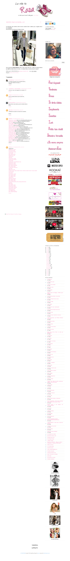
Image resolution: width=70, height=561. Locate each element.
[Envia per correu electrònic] (31, 71)
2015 (48, 269)
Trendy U (10, 97)
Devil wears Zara (50, 329)
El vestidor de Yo (50, 357)
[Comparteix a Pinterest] (35, 71)
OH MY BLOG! (50, 447)
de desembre (48, 268)
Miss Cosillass (49, 373)
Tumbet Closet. (50, 323)
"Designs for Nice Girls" (51, 426)
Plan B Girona (50, 428)
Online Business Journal (47, 553)
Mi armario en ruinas (51, 457)
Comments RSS (19, 1)
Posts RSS (14, 1)
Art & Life (49, 408)
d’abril (47, 257)
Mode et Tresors (50, 444)
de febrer (48, 255)
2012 (48, 249)
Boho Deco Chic (50, 287)
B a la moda (49, 349)
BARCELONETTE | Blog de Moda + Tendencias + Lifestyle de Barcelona (55, 442)
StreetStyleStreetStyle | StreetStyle (53, 296)
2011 (48, 248)
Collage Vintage (50, 440)
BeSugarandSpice (12, 102)
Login (24, 1)
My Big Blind (49, 413)
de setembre (48, 264)
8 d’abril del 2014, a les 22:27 (21, 102)
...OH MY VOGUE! (51, 392)
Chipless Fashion (50, 410)
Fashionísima (49, 289)
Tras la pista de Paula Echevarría (53, 309)
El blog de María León (51, 452)
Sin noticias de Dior (51, 321)
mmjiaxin (10, 118)
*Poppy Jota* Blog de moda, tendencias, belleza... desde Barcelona (55, 382)
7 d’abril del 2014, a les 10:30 (26, 88)
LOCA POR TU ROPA (51, 370)
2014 (48, 252)
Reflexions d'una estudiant (52, 431)
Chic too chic (49, 365)
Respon (10, 85)
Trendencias (49, 279)
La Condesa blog (50, 446)
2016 (48, 271)
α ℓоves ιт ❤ (49, 395)
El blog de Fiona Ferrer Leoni (52, 298)
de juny (47, 260)
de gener (48, 253)
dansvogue (49, 455)
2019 (48, 275)
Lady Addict (49, 304)
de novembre (48, 267)
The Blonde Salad (50, 438)
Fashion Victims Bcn (51, 375)
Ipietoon (39, 553)
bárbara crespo (50, 378)
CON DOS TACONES (51, 326)
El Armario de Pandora (51, 351)
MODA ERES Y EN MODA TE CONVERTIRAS (55, 405)
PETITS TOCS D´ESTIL (14, 72)
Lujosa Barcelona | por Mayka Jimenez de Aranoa (55, 318)
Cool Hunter (49, 335)
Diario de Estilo (50, 301)
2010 (48, 247)
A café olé (49, 387)
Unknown (10, 147)
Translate (53, 29)
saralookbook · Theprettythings (14, 88)
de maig (47, 259)
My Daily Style (50, 312)
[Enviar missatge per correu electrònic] (30, 71)
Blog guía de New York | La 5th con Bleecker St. (55, 332)
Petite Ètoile (49, 359)
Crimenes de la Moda (51, 284)
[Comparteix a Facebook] (34, 71)
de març (47, 256)
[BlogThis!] (32, 71)
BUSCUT (49, 346)
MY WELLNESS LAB (51, 435)
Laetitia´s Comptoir (51, 362)
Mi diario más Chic (50, 437)
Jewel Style (49, 338)
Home (11, 1)
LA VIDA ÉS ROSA (22, 553)
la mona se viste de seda (51, 367)
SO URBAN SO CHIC (51, 434)
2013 (48, 251)
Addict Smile (49, 384)
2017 (48, 272)
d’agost (47, 263)
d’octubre (48, 265)
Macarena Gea (50, 354)
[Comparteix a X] (33, 71)
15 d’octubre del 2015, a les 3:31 (18, 118)
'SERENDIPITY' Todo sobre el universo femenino (55, 423)
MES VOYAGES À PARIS (52, 454)
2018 (48, 273)
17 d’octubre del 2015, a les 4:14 (18, 147)
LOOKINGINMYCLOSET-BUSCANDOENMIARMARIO (53, 419)
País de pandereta (50, 416)
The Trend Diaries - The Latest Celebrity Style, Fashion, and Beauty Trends (55, 401)
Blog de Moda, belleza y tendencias (53, 398)
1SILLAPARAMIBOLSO (52, 449)
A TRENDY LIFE (50, 281)
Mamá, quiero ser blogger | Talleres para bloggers (55, 293)
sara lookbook (50, 343)
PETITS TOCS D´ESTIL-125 (15, 22)
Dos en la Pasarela (50, 390)
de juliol (47, 261)
